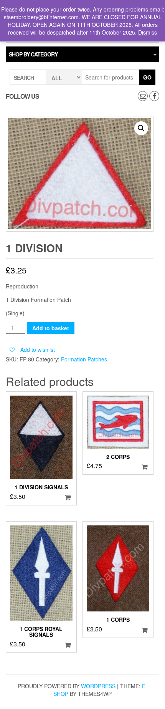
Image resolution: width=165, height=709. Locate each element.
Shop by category (33, 54)
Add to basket (50, 328)
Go (147, 77)
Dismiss (147, 32)
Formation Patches (84, 359)
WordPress (98, 686)
